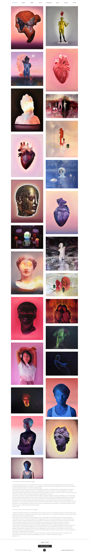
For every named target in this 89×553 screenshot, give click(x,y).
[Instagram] (44, 550)
